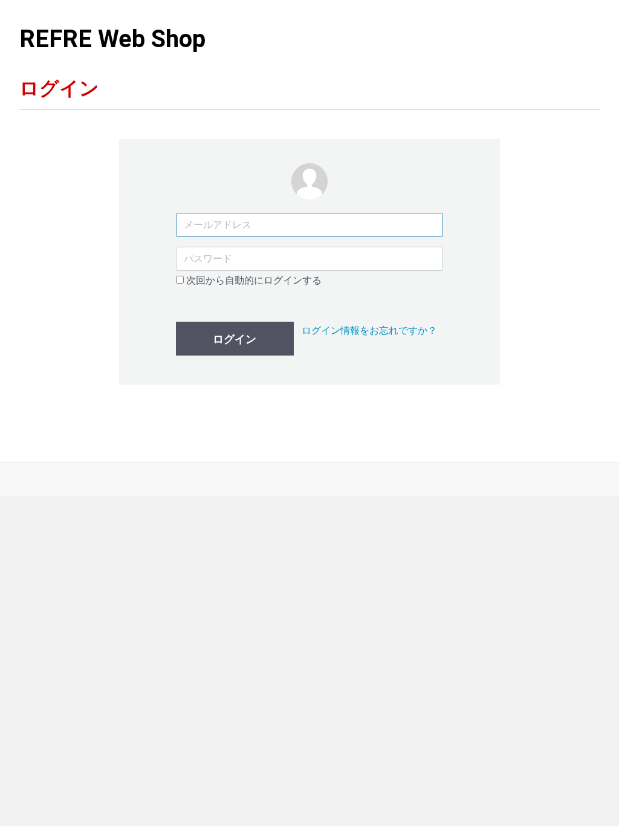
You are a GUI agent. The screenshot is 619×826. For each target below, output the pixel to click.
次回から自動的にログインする (253, 280)
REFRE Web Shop (112, 39)
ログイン (234, 339)
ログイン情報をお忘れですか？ (369, 330)
